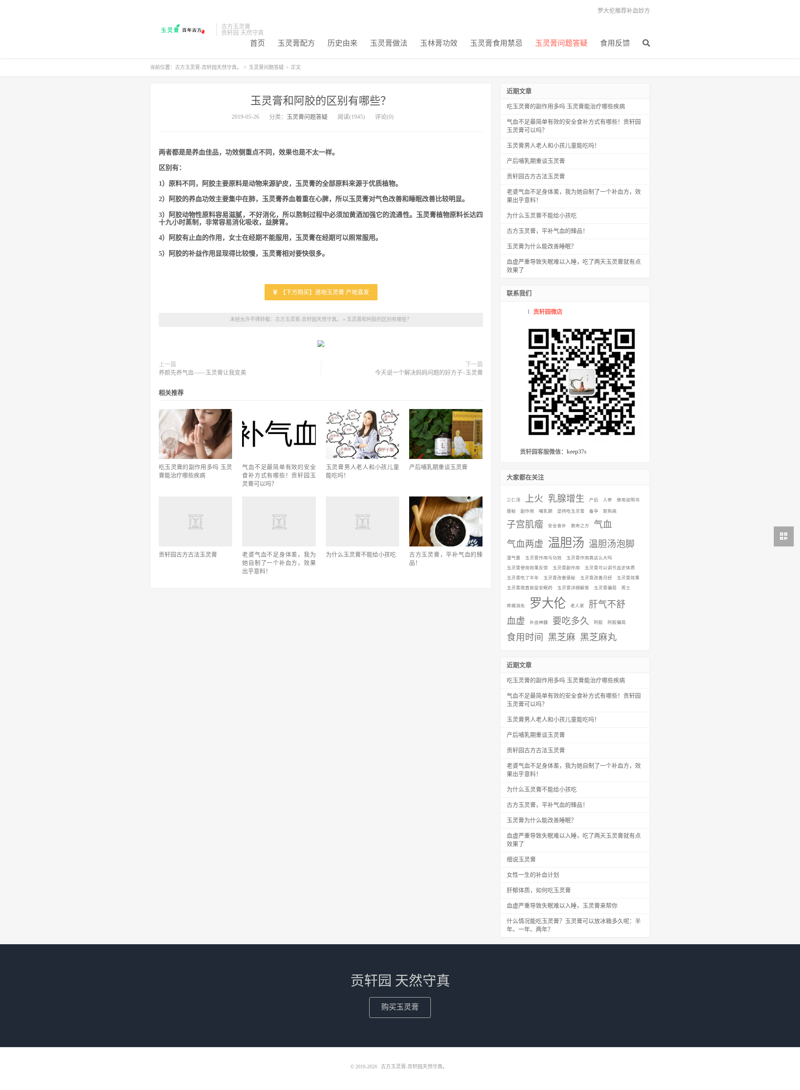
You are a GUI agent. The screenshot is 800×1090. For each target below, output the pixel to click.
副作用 (527, 511)
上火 (534, 499)
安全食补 (557, 526)
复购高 (610, 511)
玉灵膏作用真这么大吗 (589, 558)
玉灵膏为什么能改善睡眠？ (542, 246)
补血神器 (539, 622)
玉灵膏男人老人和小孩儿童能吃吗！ (553, 145)
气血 (603, 524)
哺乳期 (545, 511)
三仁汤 (513, 500)
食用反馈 (615, 43)
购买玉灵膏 (400, 1007)
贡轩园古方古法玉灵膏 (188, 554)
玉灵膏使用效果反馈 (527, 568)
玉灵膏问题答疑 (561, 43)
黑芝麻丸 (598, 637)
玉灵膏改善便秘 (559, 578)
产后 (593, 500)
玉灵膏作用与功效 (543, 558)
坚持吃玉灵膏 (571, 511)
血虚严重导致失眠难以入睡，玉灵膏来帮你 (562, 906)
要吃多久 (570, 621)
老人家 (577, 606)
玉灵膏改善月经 (596, 578)
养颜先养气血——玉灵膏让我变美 (202, 372)
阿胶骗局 (617, 622)
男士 (625, 588)
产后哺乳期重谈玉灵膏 (438, 467)
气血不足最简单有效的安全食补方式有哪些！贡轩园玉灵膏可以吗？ (278, 475)
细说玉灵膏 (521, 859)
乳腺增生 (566, 499)
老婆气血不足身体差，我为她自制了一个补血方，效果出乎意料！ (278, 562)
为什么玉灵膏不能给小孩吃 (361, 554)
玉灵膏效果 (628, 578)
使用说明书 (628, 500)
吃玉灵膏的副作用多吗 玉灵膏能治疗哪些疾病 (566, 106)
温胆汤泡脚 (612, 544)
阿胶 (598, 622)
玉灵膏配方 (296, 43)
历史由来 (343, 43)
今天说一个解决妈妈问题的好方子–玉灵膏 (429, 372)
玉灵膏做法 (389, 43)
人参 (607, 500)
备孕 (593, 511)
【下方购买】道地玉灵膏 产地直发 (323, 292)
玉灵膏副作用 (566, 568)
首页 (257, 43)
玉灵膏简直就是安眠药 (529, 588)
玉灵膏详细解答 (573, 588)
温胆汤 (566, 542)
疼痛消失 (516, 606)
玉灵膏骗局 (605, 588)
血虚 (516, 621)
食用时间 (525, 637)
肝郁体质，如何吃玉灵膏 (539, 890)
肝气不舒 (607, 604)
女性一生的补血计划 (533, 875)
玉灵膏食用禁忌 (496, 43)
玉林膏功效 (439, 43)
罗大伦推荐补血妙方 (624, 10)
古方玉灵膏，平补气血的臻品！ (547, 231)
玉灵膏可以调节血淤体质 (610, 568)
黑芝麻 (561, 637)
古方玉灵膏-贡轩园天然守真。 (181, 29)
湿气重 (513, 558)
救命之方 (580, 526)
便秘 (511, 511)
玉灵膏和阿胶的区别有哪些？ (320, 101)
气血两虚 (525, 544)
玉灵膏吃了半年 (523, 578)
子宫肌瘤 (525, 524)
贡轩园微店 (547, 312)
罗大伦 (548, 603)
